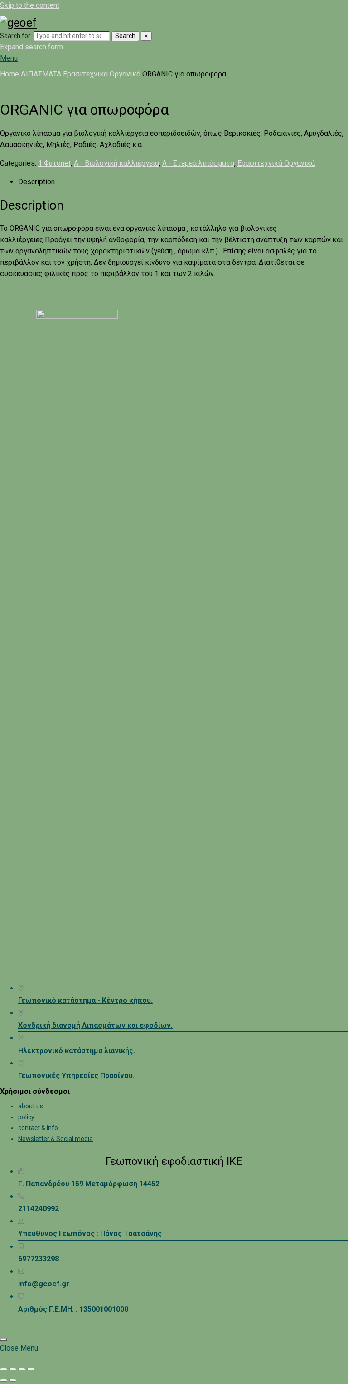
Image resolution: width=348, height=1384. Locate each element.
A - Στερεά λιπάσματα (198, 163)
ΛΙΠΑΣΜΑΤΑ (41, 74)
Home (9, 74)
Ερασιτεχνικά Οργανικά (101, 74)
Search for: (16, 35)
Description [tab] (36, 181)
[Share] (21, 1369)
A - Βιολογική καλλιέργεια (116, 163)
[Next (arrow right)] (12, 1380)
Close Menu (19, 1348)
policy (26, 1117)
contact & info (38, 1127)
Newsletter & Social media (55, 1138)
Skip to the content (29, 5)
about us (30, 1106)
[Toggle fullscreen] (12, 1369)
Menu (9, 58)
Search (125, 35)
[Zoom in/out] (3, 1369)
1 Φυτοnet (54, 163)
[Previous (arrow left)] (3, 1380)
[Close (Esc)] (30, 1369)
